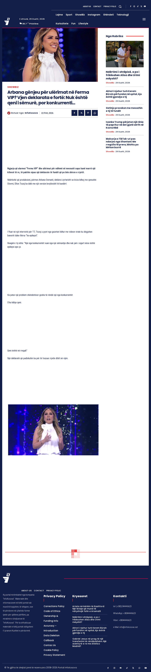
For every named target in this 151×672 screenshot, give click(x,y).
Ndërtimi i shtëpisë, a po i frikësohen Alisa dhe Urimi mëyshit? (123, 75)
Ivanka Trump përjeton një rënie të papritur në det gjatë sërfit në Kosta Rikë (124, 124)
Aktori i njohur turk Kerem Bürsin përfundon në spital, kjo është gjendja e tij (124, 94)
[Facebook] (130, 6)
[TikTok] (137, 6)
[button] (120, 6)
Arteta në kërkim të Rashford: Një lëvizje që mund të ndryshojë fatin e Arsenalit (88, 609)
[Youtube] (145, 6)
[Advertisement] (52, 143)
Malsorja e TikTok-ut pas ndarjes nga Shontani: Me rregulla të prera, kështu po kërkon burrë (122, 143)
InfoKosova (31, 113)
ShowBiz (13, 87)
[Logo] (10, 21)
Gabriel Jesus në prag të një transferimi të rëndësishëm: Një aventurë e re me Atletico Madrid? (89, 642)
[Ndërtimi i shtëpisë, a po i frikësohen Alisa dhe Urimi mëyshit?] (125, 54)
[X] (141, 6)
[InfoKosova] (9, 113)
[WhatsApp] (95, 113)
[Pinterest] (88, 113)
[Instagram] (134, 6)
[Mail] (120, 668)
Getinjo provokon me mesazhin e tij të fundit (124, 109)
